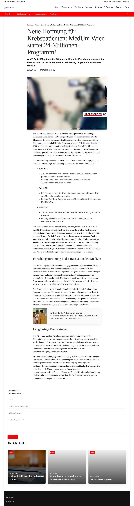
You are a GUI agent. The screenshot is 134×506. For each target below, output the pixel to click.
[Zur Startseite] (9, 7)
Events (118, 7)
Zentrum (65, 7)
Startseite (30, 25)
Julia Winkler (32, 70)
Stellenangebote (23, 14)
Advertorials (117, 1)
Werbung (107, 1)
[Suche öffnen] (128, 14)
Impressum (10, 497)
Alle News (9, 14)
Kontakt (126, 1)
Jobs (127, 7)
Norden (77, 7)
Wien (56, 7)
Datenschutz (10, 501)
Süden (97, 7)
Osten (88, 7)
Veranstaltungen (40, 14)
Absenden (13, 437)
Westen (108, 7)
